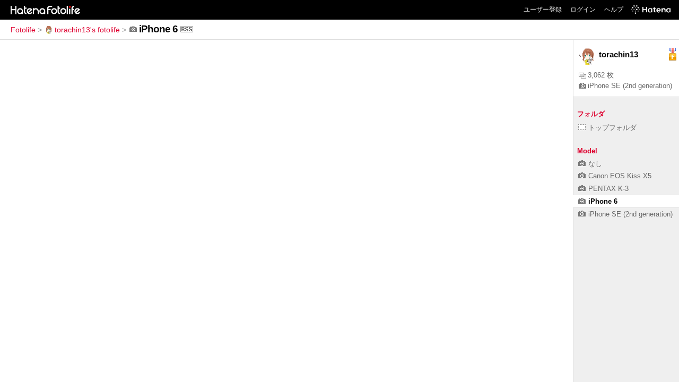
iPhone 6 (602, 201)
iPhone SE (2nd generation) (630, 86)
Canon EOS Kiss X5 (619, 176)
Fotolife (23, 29)
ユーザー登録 (543, 9)
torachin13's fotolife (87, 29)
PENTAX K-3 (608, 189)
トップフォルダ (612, 128)
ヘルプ (613, 9)
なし (595, 164)
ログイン (583, 9)
